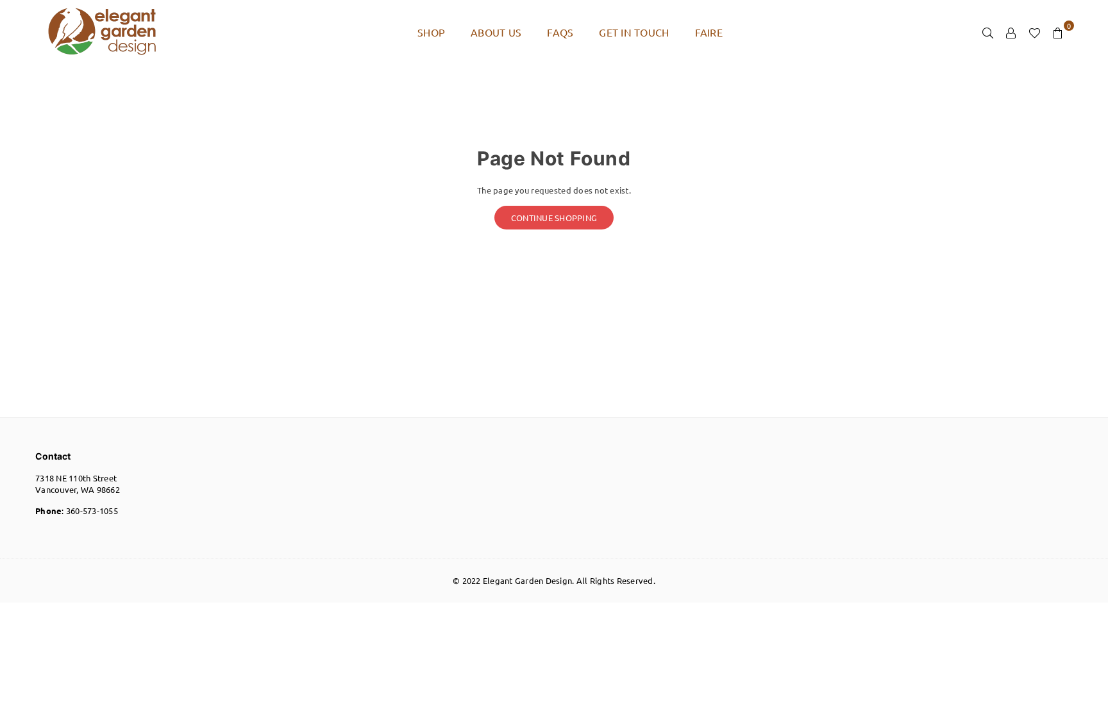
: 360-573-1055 (76, 510)
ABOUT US (496, 32)
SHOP (431, 32)
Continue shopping (554, 217)
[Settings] (1011, 32)
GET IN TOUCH (634, 32)
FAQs (560, 32)
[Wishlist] (1034, 32)
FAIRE (709, 32)
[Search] (988, 32)
